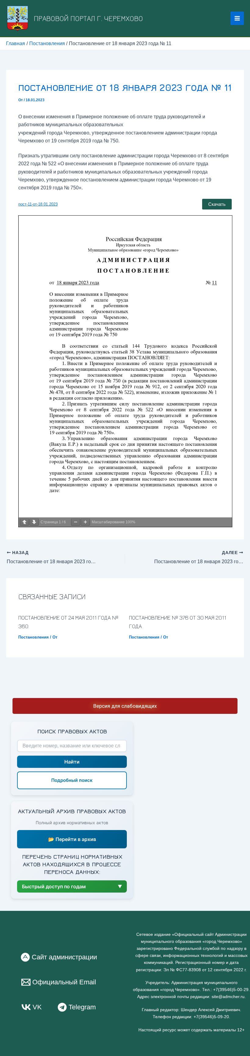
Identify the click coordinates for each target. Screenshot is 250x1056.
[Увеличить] (85, 522)
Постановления (33, 637)
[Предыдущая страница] (24, 522)
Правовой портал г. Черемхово (88, 18)
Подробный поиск (72, 780)
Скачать (217, 204)
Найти (72, 762)
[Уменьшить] (75, 522)
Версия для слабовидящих (125, 706)
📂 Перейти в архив (72, 839)
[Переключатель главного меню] (237, 18)
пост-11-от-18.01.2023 (38, 204)
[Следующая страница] (34, 522)
